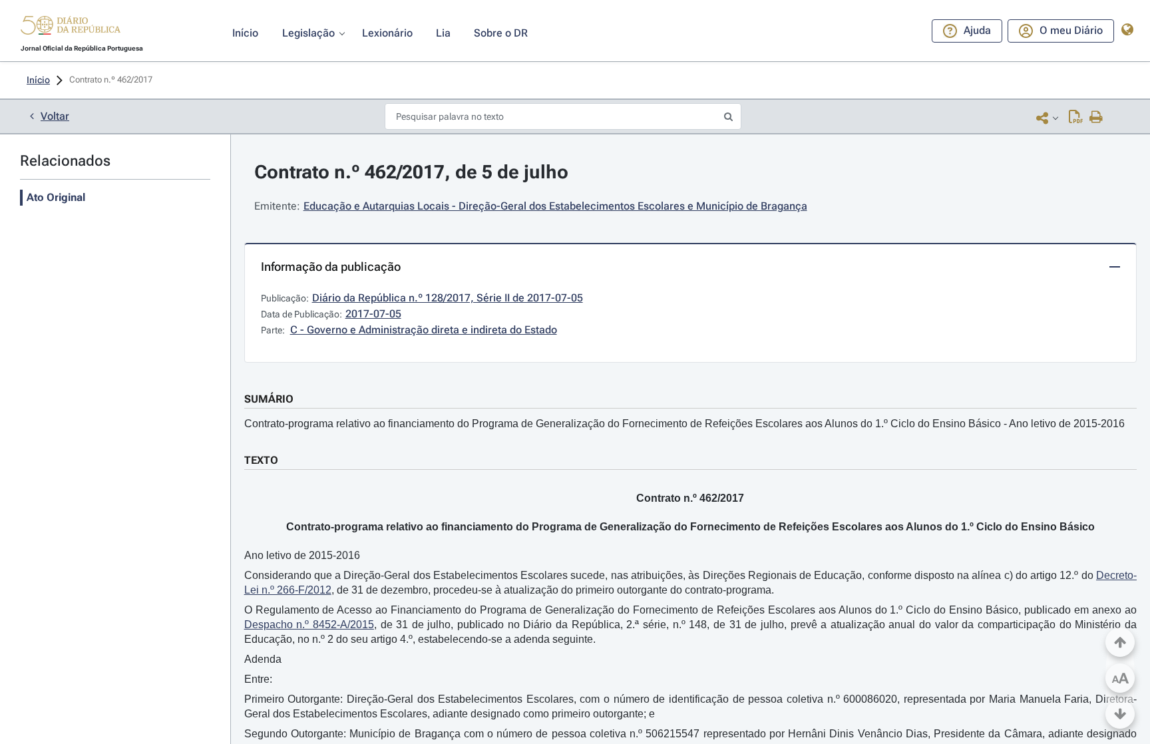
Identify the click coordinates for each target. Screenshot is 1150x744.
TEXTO (261, 460)
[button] (70, 27)
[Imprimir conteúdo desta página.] (1096, 117)
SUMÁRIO (268, 399)
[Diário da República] (70, 28)
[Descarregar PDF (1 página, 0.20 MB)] (1076, 117)
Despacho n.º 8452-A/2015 (309, 624)
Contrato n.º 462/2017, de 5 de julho (411, 172)
